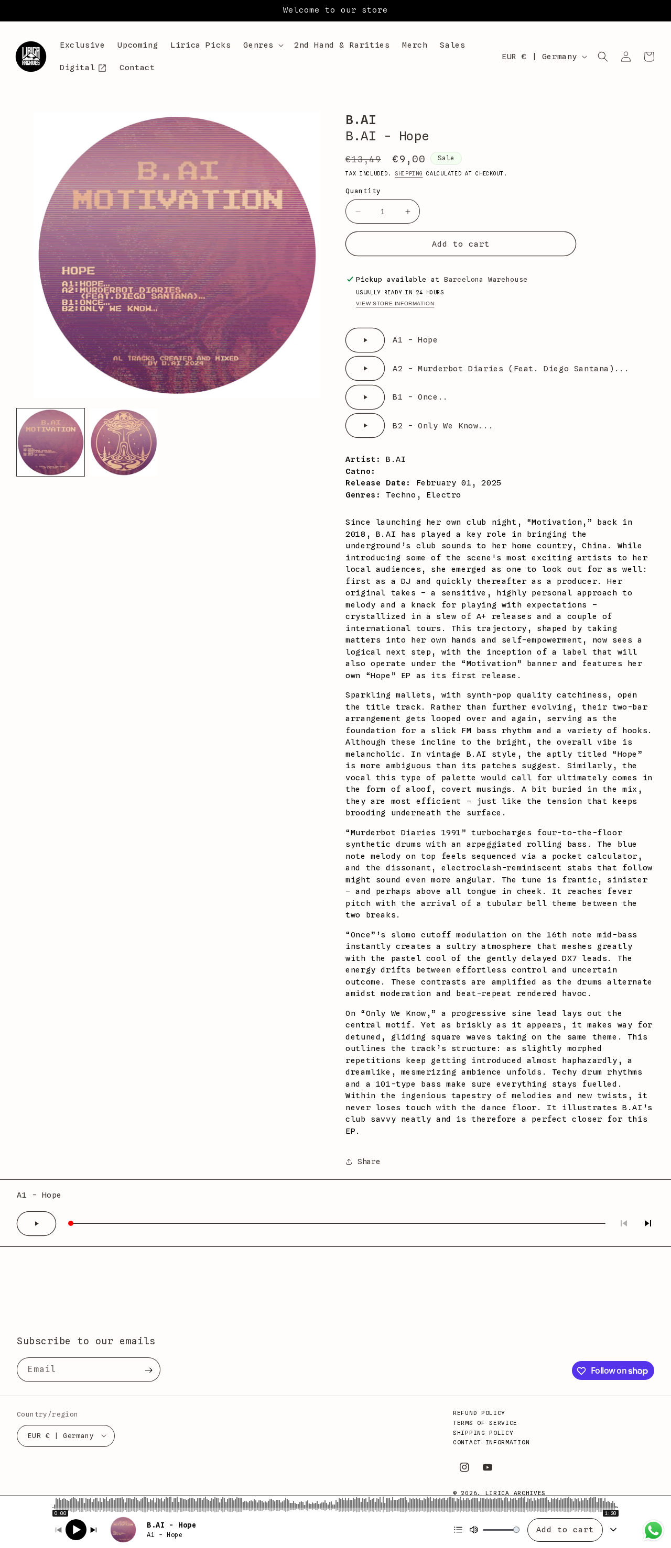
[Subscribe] (148, 1370)
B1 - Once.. (420, 397)
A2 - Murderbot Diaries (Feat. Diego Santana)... (511, 368)
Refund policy (479, 1413)
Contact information (491, 1442)
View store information (395, 303)
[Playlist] (458, 1529)
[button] (262, 45)
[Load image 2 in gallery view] (123, 442)
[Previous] (59, 1529)
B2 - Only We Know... (443, 425)
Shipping (409, 173)
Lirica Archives (515, 1492)
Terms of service (485, 1422)
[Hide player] (613, 1529)
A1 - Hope (415, 340)
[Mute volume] (474, 1529)
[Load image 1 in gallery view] (50, 442)
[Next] (93, 1529)
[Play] (76, 1529)
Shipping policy (483, 1432)
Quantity (363, 190)
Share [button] (369, 1161)
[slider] (335, 1504)
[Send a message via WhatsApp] (653, 1530)
